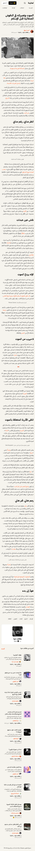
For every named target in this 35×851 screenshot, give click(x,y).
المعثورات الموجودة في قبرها (22, 577)
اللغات (20, 619)
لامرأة (8, 564)
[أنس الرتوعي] (20, 681)
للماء (15, 355)
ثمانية (19, 32)
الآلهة (24, 211)
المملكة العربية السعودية (17, 68)
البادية (9, 243)
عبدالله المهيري (15, 793)
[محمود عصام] (20, 701)
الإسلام (31, 619)
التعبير (23, 333)
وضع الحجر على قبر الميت (21, 486)
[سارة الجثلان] (20, 721)
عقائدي (31, 255)
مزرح (31, 453)
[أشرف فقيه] (20, 739)
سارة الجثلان (16, 721)
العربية (25, 393)
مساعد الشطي (15, 756)
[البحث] (25, 3)
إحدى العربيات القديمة (13, 83)
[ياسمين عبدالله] (20, 813)
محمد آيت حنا (15, 662)
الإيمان (28, 607)
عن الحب (26, 113)
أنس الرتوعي (16, 681)
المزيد (3, 648)
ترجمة (4, 310)
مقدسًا (14, 549)
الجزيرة (22, 430)
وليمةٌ (8, 450)
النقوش (15, 619)
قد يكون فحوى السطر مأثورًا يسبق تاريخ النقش (16, 296)
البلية (6, 430)
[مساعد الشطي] (20, 756)
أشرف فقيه (16, 739)
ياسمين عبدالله (15, 813)
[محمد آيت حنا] (20, 662)
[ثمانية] (31, 3)
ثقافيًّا (23, 233)
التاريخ (7, 98)
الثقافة (9, 619)
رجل (25, 506)
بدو (31, 471)
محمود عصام (15, 701)
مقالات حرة (25, 32)
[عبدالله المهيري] (20, 794)
